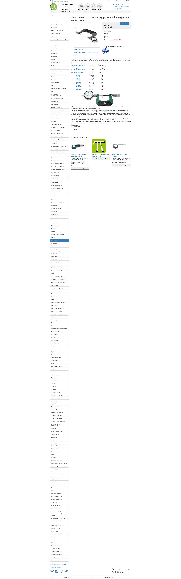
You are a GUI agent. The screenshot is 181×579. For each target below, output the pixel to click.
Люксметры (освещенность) (57, 202)
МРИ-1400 (78, 85)
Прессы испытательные (56, 311)
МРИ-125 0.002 (81, 65)
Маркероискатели (55, 528)
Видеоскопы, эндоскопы (57, 68)
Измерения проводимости (57, 133)
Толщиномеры (54, 401)
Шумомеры (54, 457)
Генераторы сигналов (56, 493)
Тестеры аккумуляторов (56, 551)
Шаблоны (53, 440)
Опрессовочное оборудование (58, 540)
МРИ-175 (78, 68)
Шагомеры (53, 443)
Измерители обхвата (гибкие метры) (58, 514)
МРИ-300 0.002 (81, 72)
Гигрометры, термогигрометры (58, 88)
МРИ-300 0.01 (74, 72)
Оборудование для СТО (57, 270)
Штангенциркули (55, 451)
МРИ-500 (78, 75)
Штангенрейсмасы (55, 448)
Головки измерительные (57, 98)
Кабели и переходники (56, 521)
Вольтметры (54, 490)
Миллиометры (54, 531)
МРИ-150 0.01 (74, 67)
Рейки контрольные (55, 340)
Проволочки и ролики (56, 322)
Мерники (53, 220)
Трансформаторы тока (56, 554)
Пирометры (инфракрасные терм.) (59, 293)
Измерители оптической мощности (59, 518)
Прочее (53, 472)
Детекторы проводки (56, 113)
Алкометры (53, 36)
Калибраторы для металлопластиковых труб (57, 524)
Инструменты (54, 469)
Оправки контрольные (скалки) (58, 282)
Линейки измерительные (57, 188)
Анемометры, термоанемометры (59, 39)
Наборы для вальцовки (56, 534)
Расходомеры (54, 334)
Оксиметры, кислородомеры (58, 279)
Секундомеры (54, 354)
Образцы (53, 273)
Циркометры (54, 437)
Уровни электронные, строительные (56, 424)
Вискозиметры (54, 74)
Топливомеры (54, 404)
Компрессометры (55, 175)
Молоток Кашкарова (56, 246)
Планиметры (54, 296)
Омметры (53, 537)
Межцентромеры (55, 217)
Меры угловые (54, 228)
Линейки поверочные (56, 191)
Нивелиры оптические (56, 256)
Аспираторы (54, 47)
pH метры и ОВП (55, 16)
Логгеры (53, 196)
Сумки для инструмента (56, 375)
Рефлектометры (55, 343)
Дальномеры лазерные (56, 107)
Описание (74, 57)
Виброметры (54, 65)
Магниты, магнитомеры (56, 208)
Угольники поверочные (56, 418)
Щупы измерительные (56, 460)
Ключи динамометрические (57, 166)
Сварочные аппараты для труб (58, 545)
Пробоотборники (55, 320)
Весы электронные (55, 62)
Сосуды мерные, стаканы (57, 366)
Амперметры (54, 482)
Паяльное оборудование (57, 288)
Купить (124, 24)
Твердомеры (54, 383)
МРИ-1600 (78, 86)
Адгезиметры (54, 27)
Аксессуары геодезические (57, 30)
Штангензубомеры (55, 445)
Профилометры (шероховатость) (59, 328)
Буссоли (53, 59)
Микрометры (54, 240)
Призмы (53, 317)
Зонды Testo (54, 502)
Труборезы (53, 557)
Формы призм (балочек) (57, 431)
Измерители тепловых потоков (58, 149)
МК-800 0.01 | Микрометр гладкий (119, 155)
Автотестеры (54, 21)
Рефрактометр (54, 346)
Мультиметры (54, 249)
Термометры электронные (57, 398)
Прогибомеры (54, 325)
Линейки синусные (55, 194)
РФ (110, 30)
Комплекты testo (55, 172)
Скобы (52, 363)
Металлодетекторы (55, 231)
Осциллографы (54, 285)
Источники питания (55, 155)
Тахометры (53, 380)
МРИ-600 (78, 76)
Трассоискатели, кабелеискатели (59, 406)
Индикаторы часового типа (57, 152)
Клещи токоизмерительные (57, 163)
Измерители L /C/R (55, 508)
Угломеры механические (57, 412)
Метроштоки (54, 237)
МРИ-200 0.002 (81, 69)
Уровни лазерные (55, 560)
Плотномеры (54, 305)
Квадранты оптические (56, 160)
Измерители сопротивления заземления (57, 142)
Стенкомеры (54, 369)
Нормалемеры (54, 265)
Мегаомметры (54, 214)
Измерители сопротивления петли (59, 146)
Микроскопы (54, 243)
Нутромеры (54, 267)
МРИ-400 (78, 74)
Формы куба (54, 428)
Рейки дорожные (55, 337)
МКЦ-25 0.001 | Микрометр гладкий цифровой (79, 155)
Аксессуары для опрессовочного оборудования (58, 478)
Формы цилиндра (55, 434)
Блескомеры (54, 56)
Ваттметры (53, 487)
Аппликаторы (54, 42)
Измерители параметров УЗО (58, 139)
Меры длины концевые (56, 223)
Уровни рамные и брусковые (58, 421)
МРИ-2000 (78, 89)
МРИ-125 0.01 (74, 65)
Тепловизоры (54, 389)
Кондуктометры (54, 178)
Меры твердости (55, 225)
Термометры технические (57, 395)
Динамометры (54, 118)
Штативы (53, 454)
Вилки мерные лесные (56, 71)
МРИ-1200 (78, 83)
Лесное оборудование (56, 185)
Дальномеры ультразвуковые (58, 110)
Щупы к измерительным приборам (59, 463)
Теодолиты (53, 386)
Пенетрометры (54, 291)
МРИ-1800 (78, 88)
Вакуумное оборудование (57, 485)
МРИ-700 (78, 78)
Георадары (53, 85)
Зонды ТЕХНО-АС (55, 505)
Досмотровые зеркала (56, 499)
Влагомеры (54, 76)
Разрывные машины (56, 331)
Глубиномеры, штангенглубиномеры (56, 94)
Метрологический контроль (57, 234)
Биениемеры (54, 53)
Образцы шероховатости (57, 276)
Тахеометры (54, 377)
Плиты (52, 299)
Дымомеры (53, 121)
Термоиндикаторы (55, 392)
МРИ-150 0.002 (81, 67)
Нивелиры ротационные (57, 259)
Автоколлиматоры (55, 18)
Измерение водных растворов (58, 127)
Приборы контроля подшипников (59, 314)
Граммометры (54, 101)
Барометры (54, 50)
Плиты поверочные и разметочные (59, 302)
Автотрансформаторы (56, 24)
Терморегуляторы (55, 548)
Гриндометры (54, 104)
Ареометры (54, 45)
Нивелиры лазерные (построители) (56, 252)
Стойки (53, 372)
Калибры (53, 157)
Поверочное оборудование (57, 308)
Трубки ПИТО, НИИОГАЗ (57, 409)
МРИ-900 (78, 81)
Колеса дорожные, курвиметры (58, 169)
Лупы (52, 199)
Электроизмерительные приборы (59, 466)
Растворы (53, 542)
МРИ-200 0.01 (74, 69)
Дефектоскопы (54, 115)
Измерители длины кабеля (57, 136)
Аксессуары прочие (55, 33)
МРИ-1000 (78, 82)
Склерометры (54, 360)
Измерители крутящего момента (58, 511)
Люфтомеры (54, 205)
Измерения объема (55, 130)
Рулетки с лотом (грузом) (57, 351)
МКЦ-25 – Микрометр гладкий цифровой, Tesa (100, 155)
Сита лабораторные (56, 357)
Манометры (54, 211)
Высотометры (54, 79)
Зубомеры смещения (56, 124)
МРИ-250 (78, 71)
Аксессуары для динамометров (58, 474)
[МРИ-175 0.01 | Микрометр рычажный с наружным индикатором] (87, 35)
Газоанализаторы (55, 82)
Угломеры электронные (56, 415)
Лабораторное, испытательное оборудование (58, 181)
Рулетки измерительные (57, 349)
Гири (52, 91)
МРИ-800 (78, 79)
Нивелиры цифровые (56, 262)
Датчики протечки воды (56, 496)
